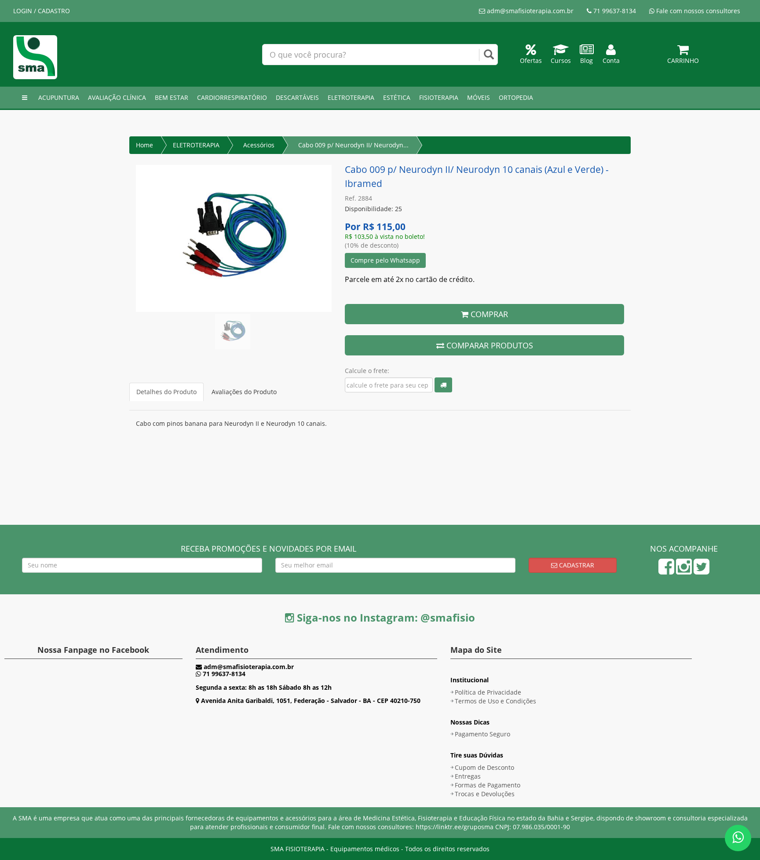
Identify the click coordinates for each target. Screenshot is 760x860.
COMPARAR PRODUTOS (488, 345)
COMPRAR (488, 314)
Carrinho (683, 60)
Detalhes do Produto (166, 392)
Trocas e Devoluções (485, 794)
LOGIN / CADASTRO (41, 11)
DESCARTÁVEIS (297, 97)
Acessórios (258, 145)
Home (144, 145)
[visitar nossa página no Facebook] (666, 571)
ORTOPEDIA (516, 97)
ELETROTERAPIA (351, 97)
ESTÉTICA (396, 97)
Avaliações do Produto (244, 392)
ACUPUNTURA (58, 97)
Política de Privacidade (488, 692)
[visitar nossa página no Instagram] (684, 571)
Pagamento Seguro (482, 734)
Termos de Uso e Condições (495, 701)
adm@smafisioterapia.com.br (529, 11)
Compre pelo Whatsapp (385, 260)
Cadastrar (575, 565)
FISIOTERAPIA (438, 97)
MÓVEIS (478, 97)
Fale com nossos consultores (697, 11)
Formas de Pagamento (487, 785)
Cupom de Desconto (484, 767)
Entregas (468, 776)
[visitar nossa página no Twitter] (701, 571)
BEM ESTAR (171, 97)
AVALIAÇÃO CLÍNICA (117, 97)
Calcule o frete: (367, 370)
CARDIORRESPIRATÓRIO (232, 97)
